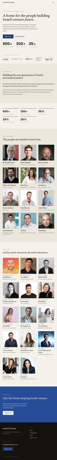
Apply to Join (8, 36)
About (31, 430)
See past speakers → (20, 36)
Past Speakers (33, 432)
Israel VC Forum (8, 2)
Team (31, 435)
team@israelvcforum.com (10, 444)
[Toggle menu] (53, 2)
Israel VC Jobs (33, 437)
